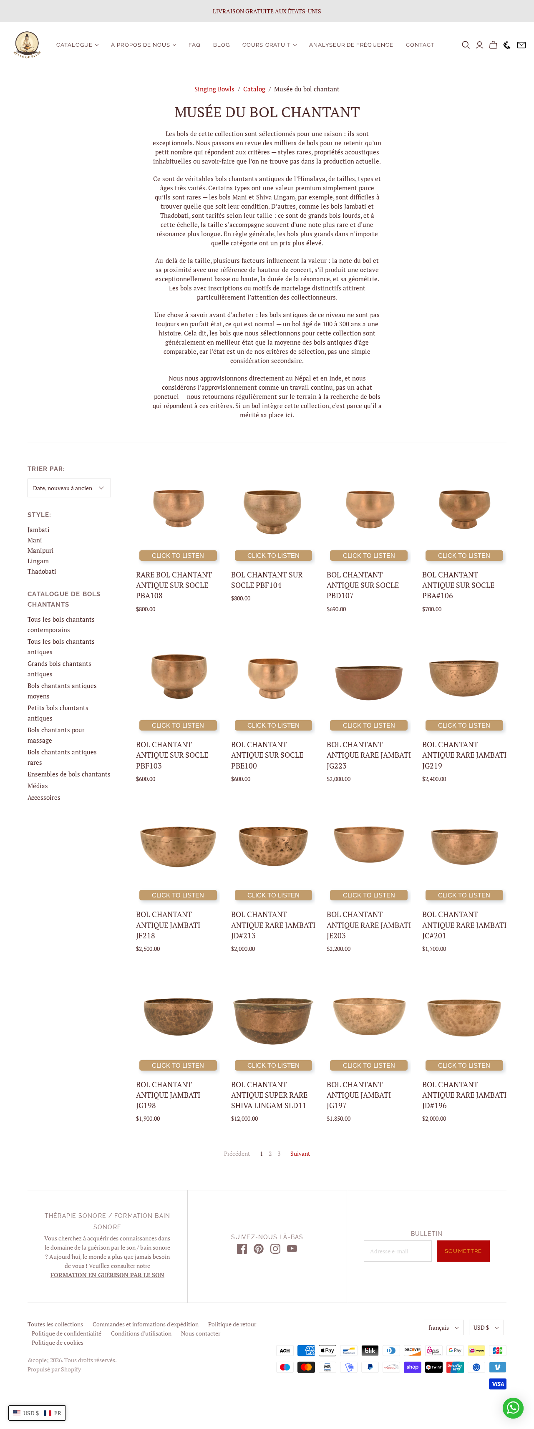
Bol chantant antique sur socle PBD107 (363, 585)
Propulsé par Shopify (54, 1369)
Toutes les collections (55, 1324)
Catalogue (74, 45)
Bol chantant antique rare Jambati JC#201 (464, 924)
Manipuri (41, 550)
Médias (38, 785)
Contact (420, 45)
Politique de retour (232, 1324)
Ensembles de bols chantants (69, 774)
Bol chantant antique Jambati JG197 (359, 1094)
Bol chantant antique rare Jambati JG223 (369, 754)
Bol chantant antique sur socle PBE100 (267, 754)
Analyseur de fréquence (351, 45)
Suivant (300, 1153)
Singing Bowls (214, 89)
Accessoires (44, 797)
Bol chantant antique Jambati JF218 (168, 924)
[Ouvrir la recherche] (466, 45)
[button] (37, 1413)
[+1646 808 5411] (505, 45)
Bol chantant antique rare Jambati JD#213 (273, 924)
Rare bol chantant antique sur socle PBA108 (174, 585)
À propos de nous (140, 45)
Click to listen (178, 555)
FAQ (195, 45)
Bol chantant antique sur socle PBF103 (172, 754)
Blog (221, 45)
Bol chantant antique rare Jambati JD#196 (464, 1094)
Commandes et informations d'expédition (146, 1324)
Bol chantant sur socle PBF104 (266, 580)
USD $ (481, 1327)
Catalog (254, 89)
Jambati (39, 529)
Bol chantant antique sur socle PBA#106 (458, 585)
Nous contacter (200, 1333)
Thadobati (42, 571)
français (438, 1327)
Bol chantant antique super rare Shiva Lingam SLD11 (269, 1094)
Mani (35, 540)
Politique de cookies (57, 1342)
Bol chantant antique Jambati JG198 (168, 1094)
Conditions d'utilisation (141, 1333)
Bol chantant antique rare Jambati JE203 (369, 924)
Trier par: (46, 469)
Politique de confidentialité (66, 1333)
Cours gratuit (266, 45)
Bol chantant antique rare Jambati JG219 (464, 754)
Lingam (38, 561)
